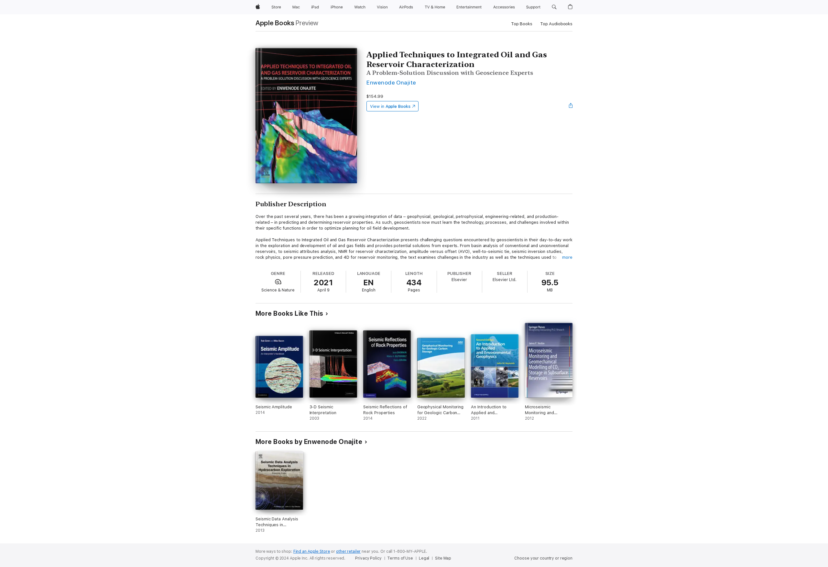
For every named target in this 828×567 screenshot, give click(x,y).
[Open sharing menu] (571, 106)
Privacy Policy (368, 558)
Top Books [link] (521, 23)
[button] (554, 7)
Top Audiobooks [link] (556, 23)
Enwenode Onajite (391, 82)
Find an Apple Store (311, 551)
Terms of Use (400, 558)
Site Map (443, 558)
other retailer (348, 551)
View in (390, 106)
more (567, 257)
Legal (424, 558)
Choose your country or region (543, 558)
